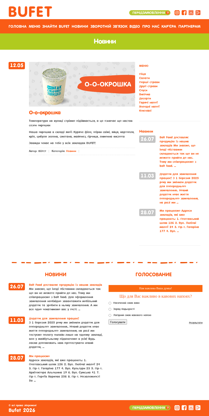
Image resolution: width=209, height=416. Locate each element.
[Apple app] (191, 12)
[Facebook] (184, 12)
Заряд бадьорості (124, 309)
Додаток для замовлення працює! (179, 188)
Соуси (143, 90)
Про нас (150, 26)
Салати (144, 78)
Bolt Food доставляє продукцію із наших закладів (179, 152)
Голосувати (117, 322)
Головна (18, 26)
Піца (142, 74)
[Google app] (198, 12)
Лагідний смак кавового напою (132, 315)
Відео (134, 26)
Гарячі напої (148, 102)
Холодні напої (149, 106)
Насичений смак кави (126, 303)
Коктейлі (145, 110)
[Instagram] (177, 12)
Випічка (144, 94)
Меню (34, 26)
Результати (195, 322)
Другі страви (148, 86)
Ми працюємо (179, 221)
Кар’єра (168, 26)
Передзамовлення (150, 13)
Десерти (145, 98)
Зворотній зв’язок (108, 26)
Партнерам (189, 26)
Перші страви (149, 82)
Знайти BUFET (55, 26)
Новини (80, 26)
